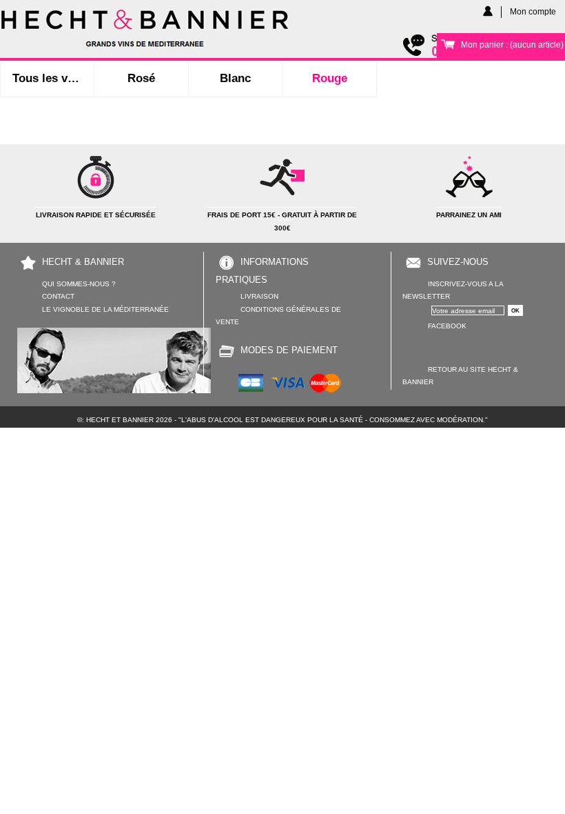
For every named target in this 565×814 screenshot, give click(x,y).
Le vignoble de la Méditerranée (105, 309)
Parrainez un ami (469, 215)
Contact (58, 296)
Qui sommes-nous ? (79, 284)
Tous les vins (48, 78)
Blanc (235, 78)
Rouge (329, 78)
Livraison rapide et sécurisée (96, 215)
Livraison (259, 296)
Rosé (141, 78)
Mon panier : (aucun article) (512, 44)
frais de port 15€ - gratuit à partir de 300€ (282, 221)
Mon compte (533, 11)
